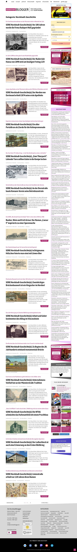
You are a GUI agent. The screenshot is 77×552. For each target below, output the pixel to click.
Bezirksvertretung (45, 513)
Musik (66, 523)
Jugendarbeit (58, 519)
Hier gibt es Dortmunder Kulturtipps (59, 276)
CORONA (60, 513)
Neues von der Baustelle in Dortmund (60, 114)
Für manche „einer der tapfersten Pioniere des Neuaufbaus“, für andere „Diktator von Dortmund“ (60, 207)
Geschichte (52, 518)
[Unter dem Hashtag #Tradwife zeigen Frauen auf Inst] (56, 412)
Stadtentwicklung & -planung (47, 529)
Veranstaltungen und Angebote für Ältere (60, 314)
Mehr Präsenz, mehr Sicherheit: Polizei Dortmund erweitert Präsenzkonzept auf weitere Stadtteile (60, 256)
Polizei (58, 524)
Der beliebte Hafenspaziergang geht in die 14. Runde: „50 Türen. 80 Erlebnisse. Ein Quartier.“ (60, 287)
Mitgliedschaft (26, 514)
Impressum (25, 516)
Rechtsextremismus (62, 526)
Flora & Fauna (58, 516)
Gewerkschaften (61, 518)
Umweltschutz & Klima (60, 529)
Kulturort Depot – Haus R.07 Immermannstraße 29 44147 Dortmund (13, 513)
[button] (61, 12)
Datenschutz (26, 518)
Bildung (53, 513)
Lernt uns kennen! (27, 511)
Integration (50, 519)
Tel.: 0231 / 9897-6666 (12, 518)
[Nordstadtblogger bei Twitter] (35, 545)
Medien (49, 523)
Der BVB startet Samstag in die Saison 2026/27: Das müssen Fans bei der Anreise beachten (60, 270)
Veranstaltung (53, 531)
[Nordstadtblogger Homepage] (6, 1)
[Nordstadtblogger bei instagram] (52, 545)
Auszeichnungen (26, 513)
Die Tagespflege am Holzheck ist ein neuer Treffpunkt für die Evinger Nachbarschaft (60, 179)
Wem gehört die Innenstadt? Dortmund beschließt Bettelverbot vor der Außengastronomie (60, 307)
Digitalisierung (44, 514)
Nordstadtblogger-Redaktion (58, 169)
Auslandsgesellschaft (54, 511)
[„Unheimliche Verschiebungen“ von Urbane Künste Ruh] (56, 399)
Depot (67, 513)
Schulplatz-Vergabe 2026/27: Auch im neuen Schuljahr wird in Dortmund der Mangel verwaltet (60, 202)
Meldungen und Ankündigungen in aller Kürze (60, 142)
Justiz (65, 519)
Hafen (43, 519)
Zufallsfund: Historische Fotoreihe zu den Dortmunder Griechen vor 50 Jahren (60, 149)
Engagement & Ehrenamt (55, 514)
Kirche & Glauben (53, 521)
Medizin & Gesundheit (57, 523)
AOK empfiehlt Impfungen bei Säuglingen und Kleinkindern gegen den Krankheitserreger (60, 245)
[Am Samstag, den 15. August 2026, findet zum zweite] (56, 426)
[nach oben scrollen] (75, 550)
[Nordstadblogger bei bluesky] (25, 545)
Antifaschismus (44, 511)
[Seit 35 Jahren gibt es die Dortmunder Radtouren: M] (66, 399)
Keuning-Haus (44, 521)
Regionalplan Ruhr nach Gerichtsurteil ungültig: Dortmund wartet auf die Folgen (60, 130)
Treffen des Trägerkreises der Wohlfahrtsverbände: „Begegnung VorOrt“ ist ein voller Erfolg (60, 137)
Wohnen (43, 534)
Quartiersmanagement (46, 526)
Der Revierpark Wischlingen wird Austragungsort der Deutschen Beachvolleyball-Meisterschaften (59, 338)
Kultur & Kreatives (63, 521)
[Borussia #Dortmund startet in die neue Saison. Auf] (66, 412)
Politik (52, 524)
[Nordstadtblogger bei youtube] (46, 545)
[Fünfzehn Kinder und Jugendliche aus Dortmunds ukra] (66, 426)
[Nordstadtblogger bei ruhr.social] (41, 545)
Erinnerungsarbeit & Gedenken (47, 516)
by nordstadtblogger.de (38, 549)
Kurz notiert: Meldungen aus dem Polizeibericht (60, 198)
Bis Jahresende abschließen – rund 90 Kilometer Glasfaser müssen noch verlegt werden (60, 302)
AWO (63, 511)
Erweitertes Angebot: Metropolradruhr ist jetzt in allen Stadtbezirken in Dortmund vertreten (60, 172)
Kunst (43, 523)
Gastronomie (44, 518)
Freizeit (66, 516)
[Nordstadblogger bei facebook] (30, 545)
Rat (54, 526)
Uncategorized (44, 531)
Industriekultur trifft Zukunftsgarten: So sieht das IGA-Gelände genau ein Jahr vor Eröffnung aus (60, 233)
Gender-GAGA (64, 1)
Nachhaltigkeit (44, 524)
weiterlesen (44, 46)
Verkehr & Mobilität (63, 531)
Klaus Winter (23, 31)
